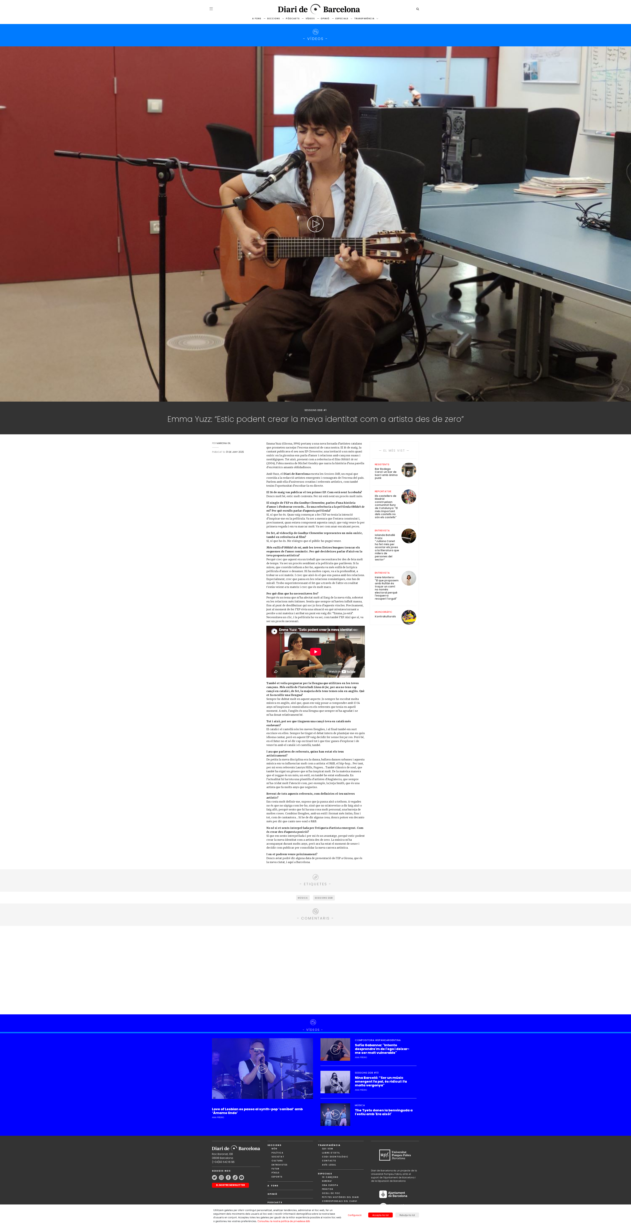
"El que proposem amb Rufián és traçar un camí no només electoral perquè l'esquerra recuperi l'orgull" (386, 588)
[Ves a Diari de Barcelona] (315, 9)
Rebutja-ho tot (407, 1215)
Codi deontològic (335, 1156)
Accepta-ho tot (380, 1215)
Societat (278, 1156)
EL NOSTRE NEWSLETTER (230, 1185)
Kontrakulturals (385, 616)
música (303, 897)
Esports (277, 1176)
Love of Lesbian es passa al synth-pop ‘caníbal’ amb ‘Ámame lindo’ (257, 1111)
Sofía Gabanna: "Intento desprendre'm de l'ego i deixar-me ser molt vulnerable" (382, 1049)
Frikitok (327, 1189)
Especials (342, 18)
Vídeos (310, 18)
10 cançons (330, 1177)
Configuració (355, 1215)
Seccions (273, 18)
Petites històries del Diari (340, 1197)
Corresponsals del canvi (339, 1201)
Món (274, 1148)
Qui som (327, 1148)
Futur (276, 1168)
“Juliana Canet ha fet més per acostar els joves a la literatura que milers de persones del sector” (387, 547)
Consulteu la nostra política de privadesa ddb (283, 1221)
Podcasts (275, 1202)
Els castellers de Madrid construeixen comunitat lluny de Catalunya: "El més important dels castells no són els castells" (386, 507)
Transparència (364, 18)
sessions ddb (324, 897)
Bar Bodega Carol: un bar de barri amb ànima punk (386, 474)
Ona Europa (330, 1185)
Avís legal (329, 1164)
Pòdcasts (293, 18)
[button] (211, 8)
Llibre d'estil (331, 1152)
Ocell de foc (331, 1193)
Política (277, 1152)
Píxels (276, 1172)
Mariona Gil (224, 443)
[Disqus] (315, 970)
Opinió (325, 18)
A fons (256, 18)
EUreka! (327, 1181)
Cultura (277, 1160)
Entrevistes (280, 1164)
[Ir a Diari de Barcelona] (236, 1147)
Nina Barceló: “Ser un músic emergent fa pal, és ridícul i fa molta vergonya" (381, 1081)
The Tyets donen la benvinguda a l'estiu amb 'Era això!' (384, 1112)
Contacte (329, 1160)
